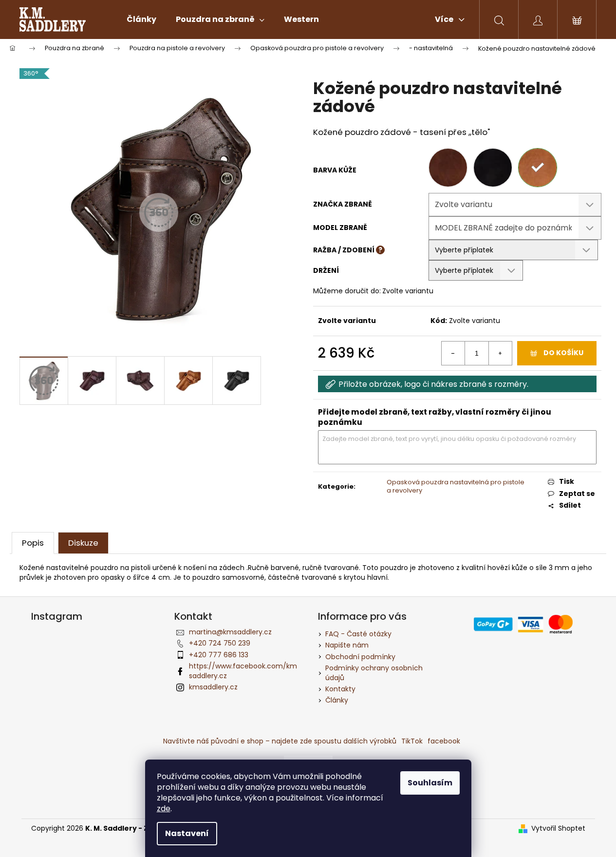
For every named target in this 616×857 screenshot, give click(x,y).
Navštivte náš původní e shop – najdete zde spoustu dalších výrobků (279, 741)
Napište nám (347, 645)
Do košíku (563, 353)
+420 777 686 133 (218, 655)
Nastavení (187, 833)
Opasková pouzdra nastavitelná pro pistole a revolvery (455, 486)
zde (163, 808)
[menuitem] (141, 19)
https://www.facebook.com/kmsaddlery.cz (243, 670)
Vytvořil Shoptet (558, 828)
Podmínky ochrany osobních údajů (374, 672)
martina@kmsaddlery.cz (230, 632)
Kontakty (340, 689)
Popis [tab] (33, 543)
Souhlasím (430, 782)
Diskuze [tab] (83, 543)
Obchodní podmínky (360, 657)
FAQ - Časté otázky (358, 634)
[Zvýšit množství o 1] (500, 353)
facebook (444, 741)
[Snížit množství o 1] (453, 353)
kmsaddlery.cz (213, 687)
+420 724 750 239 (219, 643)
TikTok (412, 741)
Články (336, 700)
